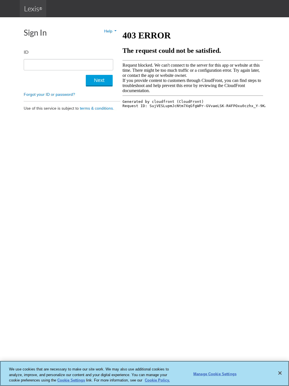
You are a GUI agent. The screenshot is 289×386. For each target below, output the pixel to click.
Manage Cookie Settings (215, 374)
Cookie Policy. (157, 380)
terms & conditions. (97, 108)
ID (26, 52)
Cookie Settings (71, 380)
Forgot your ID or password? (49, 94)
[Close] (280, 373)
